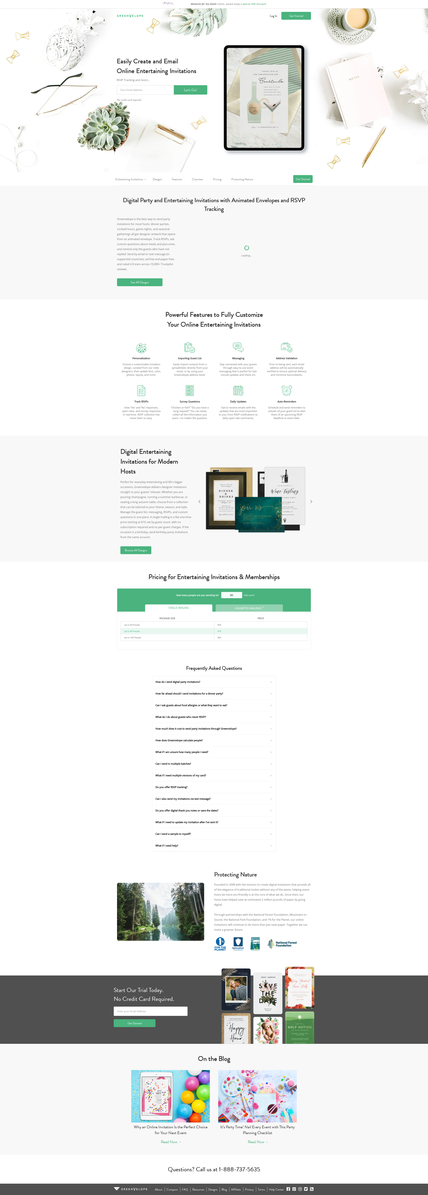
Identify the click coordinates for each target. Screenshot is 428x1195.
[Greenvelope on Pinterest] (294, 1189)
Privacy (249, 1189)
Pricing (217, 179)
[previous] (199, 500)
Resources (198, 1189)
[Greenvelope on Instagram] (300, 1189)
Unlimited (249, 608)
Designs (157, 179)
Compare (172, 1189)
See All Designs (140, 282)
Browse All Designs (136, 550)
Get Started (296, 16)
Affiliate (236, 1189)
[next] (312, 500)
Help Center (276, 1189)
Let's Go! (190, 90)
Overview (197, 179)
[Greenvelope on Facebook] (288, 1189)
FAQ (185, 1189)
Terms (261, 1189)
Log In (273, 16)
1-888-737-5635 (239, 1169)
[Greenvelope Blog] (311, 1189)
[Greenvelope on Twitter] (306, 1189)
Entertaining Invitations (129, 179)
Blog (224, 1189)
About (158, 1189)
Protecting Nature (242, 179)
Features (177, 179)
